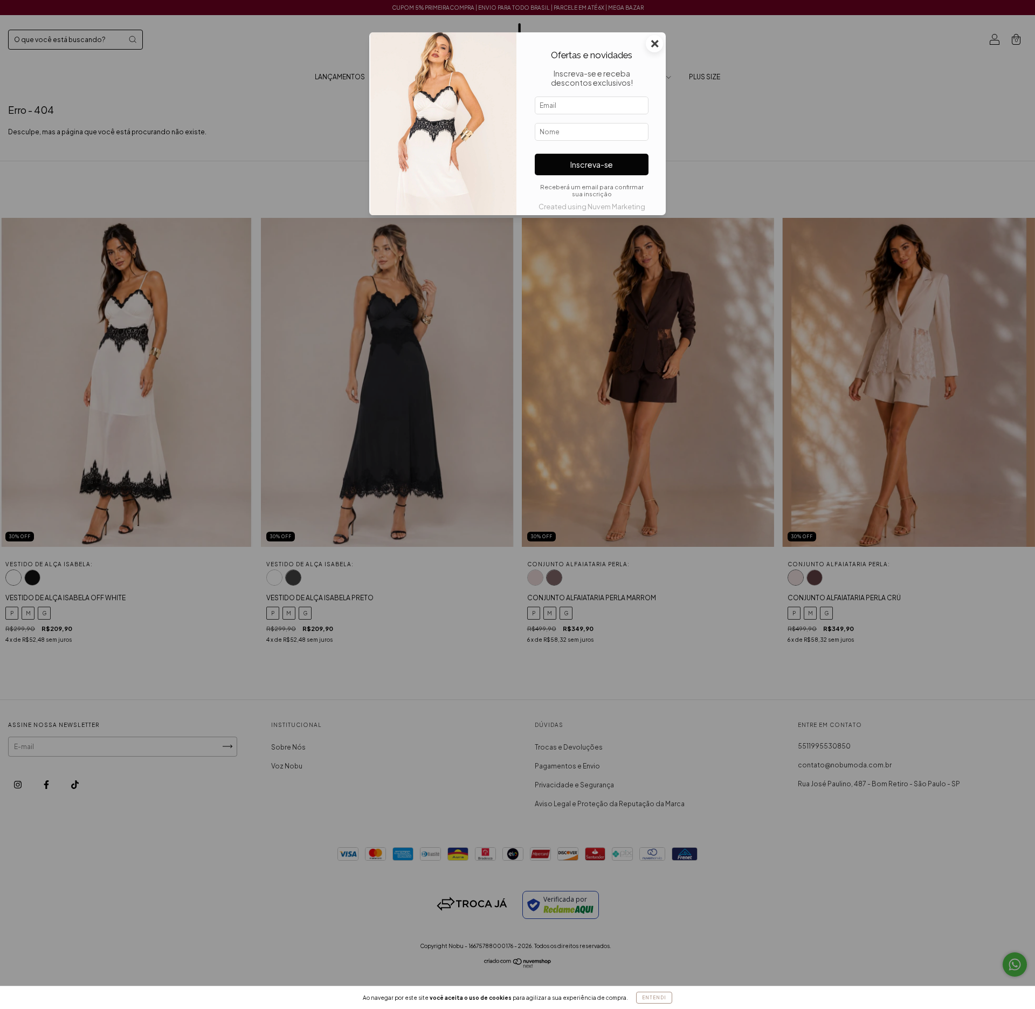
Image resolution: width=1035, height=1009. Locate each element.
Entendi (654, 997)
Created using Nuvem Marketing (592, 206)
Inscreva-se (591, 164)
